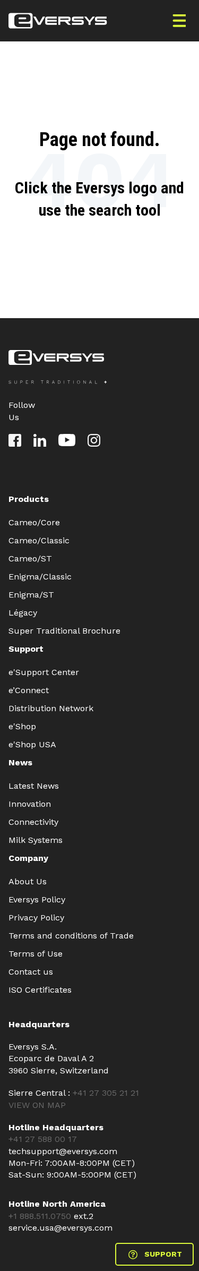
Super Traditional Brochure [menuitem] (64, 631)
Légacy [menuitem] (22, 613)
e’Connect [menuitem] (28, 690)
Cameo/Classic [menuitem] (39, 540)
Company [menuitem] (28, 858)
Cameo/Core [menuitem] (34, 522)
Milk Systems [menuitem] (35, 840)
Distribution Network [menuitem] (50, 708)
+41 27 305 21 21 (106, 1093)
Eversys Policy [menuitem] (36, 899)
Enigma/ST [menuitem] (31, 595)
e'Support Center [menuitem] (43, 672)
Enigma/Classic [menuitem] (40, 576)
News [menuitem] (20, 762)
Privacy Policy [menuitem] (36, 917)
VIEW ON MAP (37, 1105)
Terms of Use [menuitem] (35, 954)
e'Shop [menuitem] (22, 726)
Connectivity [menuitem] (33, 822)
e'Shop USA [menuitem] (32, 744)
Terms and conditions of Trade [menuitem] (71, 936)
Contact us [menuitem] (30, 972)
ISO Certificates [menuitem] (40, 990)
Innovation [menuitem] (29, 804)
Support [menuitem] (26, 649)
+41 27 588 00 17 (42, 1139)
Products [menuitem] (28, 499)
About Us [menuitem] (27, 881)
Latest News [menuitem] (33, 786)
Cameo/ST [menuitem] (30, 558)
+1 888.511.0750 (41, 1216)
